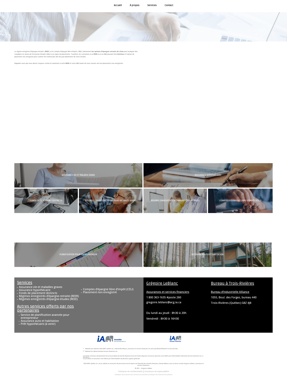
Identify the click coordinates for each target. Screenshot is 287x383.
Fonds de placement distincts (46, 200)
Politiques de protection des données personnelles (131, 375)
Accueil (118, 5)
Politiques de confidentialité (130, 371)
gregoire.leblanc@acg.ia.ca (163, 302)
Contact (169, 5)
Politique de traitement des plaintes (160, 375)
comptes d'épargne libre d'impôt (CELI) (240, 200)
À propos (134, 5)
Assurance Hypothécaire (208, 175)
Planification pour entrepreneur (78, 254)
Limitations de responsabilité (156, 371)
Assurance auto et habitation (208, 254)
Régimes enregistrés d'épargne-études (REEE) (175, 200)
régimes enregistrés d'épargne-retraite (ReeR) (110, 200)
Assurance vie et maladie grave (78, 175)
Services (152, 5)
